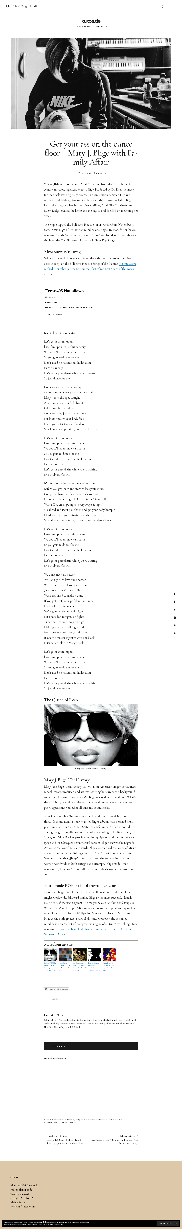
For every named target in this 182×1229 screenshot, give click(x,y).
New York (49, 1027)
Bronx (83, 1019)
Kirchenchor (92, 1023)
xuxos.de (91, 21)
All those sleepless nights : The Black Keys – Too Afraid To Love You (79, 966)
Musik (33, 6)
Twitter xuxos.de (175, 610)
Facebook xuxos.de (175, 602)
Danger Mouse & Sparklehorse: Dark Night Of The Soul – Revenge (109, 966)
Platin (57, 1027)
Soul (77, 1027)
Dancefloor (91, 1019)
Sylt (7, 6)
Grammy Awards (68, 1023)
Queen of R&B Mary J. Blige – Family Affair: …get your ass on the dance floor (50, 966)
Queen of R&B (67, 1027)
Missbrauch (117, 1023)
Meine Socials (175, 625)
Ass (60, 1019)
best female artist (71, 1019)
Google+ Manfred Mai (175, 617)
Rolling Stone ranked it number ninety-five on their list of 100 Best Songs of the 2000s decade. (90, 269)
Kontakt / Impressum (175, 633)
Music (126, 1023)
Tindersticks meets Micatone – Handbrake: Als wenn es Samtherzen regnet (94, 966)
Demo (101, 1019)
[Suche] (162, 6)
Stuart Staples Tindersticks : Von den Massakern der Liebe (64, 966)
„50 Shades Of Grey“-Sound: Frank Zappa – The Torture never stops (114, 1139)
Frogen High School (126, 1019)
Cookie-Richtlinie (57, 1224)
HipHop (81, 1023)
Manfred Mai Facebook (175, 594)
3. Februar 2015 (83, 173)
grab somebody (51, 1023)
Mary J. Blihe (104, 1023)
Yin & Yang (20, 6)
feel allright (110, 1019)
